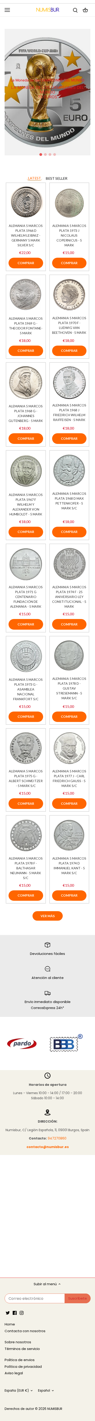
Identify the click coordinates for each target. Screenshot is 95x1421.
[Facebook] (15, 1312)
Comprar (26, 263)
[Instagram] (22, 1312)
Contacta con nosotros (25, 1330)
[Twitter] (8, 1312)
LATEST (34, 178)
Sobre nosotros (18, 1342)
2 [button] (45, 154)
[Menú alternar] (7, 10)
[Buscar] (75, 9)
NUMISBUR (54, 1409)
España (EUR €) (17, 1391)
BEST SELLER (56, 178)
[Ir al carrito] (85, 9)
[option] (47, 92)
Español (44, 1391)
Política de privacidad (23, 1366)
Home (10, 1324)
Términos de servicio (22, 1348)
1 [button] (40, 154)
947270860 (57, 1138)
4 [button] (54, 154)
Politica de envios (20, 1359)
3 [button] (50, 154)
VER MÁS (47, 916)
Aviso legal (14, 1373)
